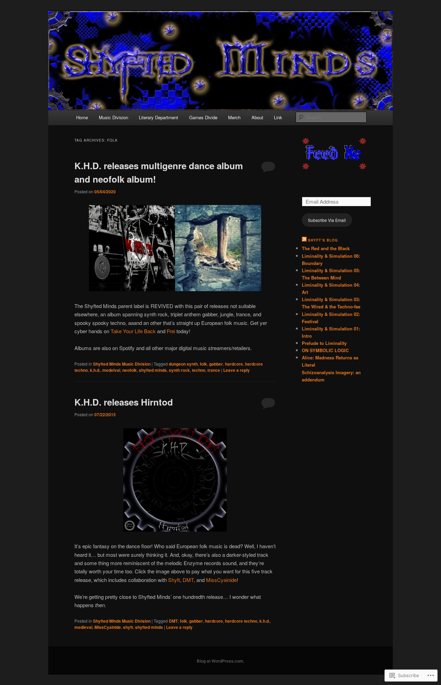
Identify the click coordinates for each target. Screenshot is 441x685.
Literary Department (158, 117)
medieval (83, 627)
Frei (171, 331)
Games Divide (203, 117)
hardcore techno (241, 621)
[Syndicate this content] (304, 240)
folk (203, 364)
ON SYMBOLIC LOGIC (325, 350)
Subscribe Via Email (327, 220)
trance (213, 370)
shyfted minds (153, 370)
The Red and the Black (326, 248)
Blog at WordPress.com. (220, 661)
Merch (234, 117)
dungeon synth (183, 364)
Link (278, 117)
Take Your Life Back (133, 331)
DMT (188, 579)
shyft (128, 627)
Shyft (174, 579)
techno (198, 370)
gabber (216, 364)
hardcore (234, 364)
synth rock (179, 370)
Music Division (113, 117)
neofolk (129, 370)
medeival (111, 370)
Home (82, 117)
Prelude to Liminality (324, 343)
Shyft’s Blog (323, 240)
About (257, 117)
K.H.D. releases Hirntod (123, 402)
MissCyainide (221, 579)
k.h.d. (95, 370)
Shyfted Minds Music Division (122, 364)
